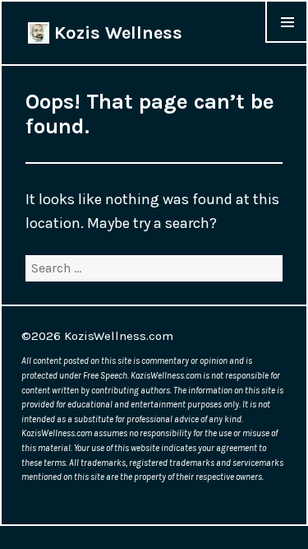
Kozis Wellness (115, 33)
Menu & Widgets (286, 42)
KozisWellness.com (118, 335)
